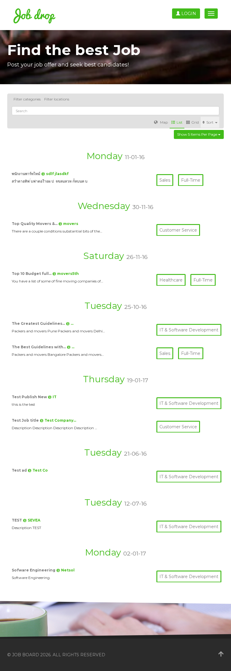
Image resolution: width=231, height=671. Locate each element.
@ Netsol (65, 570)
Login (188, 13)
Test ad (20, 470)
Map (163, 122)
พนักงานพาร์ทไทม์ (26, 173)
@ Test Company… (58, 420)
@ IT (52, 397)
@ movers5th (65, 273)
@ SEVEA (31, 520)
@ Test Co (38, 470)
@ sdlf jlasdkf (55, 173)
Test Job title (26, 420)
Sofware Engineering (34, 570)
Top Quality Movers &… (35, 223)
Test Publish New (30, 397)
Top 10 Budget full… (32, 273)
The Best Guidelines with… (39, 347)
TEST (17, 520)
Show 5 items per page (197, 134)
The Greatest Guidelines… (39, 323)
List (180, 122)
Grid (195, 122)
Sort (210, 122)
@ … (69, 323)
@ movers (68, 223)
